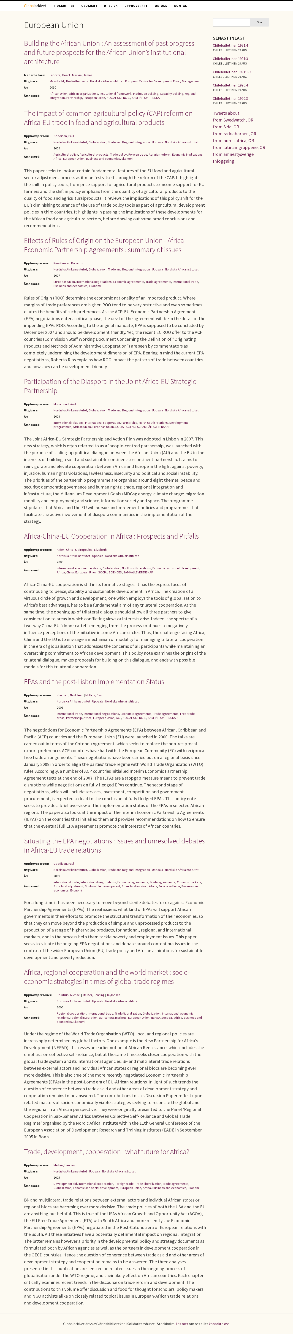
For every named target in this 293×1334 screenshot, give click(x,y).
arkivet (35, 5)
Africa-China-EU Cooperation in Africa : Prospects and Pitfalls (111, 536)
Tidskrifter (63, 6)
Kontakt (181, 6)
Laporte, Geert (60, 75)
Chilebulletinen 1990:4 (230, 85)
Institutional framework (116, 94)
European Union (94, 98)
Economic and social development (175, 568)
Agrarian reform (160, 154)
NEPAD (155, 1017)
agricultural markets (113, 1017)
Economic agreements (128, 282)
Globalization (111, 568)
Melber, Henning (94, 995)
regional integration (84, 1017)
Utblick (111, 6)
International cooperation (102, 423)
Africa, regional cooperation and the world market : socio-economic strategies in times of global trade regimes (107, 977)
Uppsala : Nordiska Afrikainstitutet (175, 142)
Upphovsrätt (136, 6)
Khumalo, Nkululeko (70, 695)
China (70, 572)
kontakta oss (219, 1323)
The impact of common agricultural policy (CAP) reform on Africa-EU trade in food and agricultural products (108, 118)
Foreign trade (137, 154)
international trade (185, 282)
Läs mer (182, 1323)
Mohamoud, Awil (65, 404)
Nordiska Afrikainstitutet (73, 556)
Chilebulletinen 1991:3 (230, 58)
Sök (259, 22)
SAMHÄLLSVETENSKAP (147, 98)
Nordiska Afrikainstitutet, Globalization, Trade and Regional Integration (102, 142)
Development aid (65, 1184)
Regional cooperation (71, 1013)
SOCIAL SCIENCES (118, 98)
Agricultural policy (66, 154)
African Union (59, 94)
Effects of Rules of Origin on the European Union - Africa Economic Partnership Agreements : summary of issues (104, 245)
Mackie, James (82, 75)
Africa (58, 159)
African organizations (83, 94)
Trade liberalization (128, 1013)
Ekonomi (127, 159)
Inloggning (223, 161)
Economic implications (187, 154)
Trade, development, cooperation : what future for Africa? (106, 1151)
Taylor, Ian (113, 995)
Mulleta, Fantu (94, 695)
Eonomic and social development (95, 1188)
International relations (69, 423)
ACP (118, 718)
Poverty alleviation (134, 886)
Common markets (189, 882)
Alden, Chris (65, 550)
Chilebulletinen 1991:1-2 (232, 72)
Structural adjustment (68, 886)
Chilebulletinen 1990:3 (230, 98)
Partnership (74, 98)
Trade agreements (158, 282)
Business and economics (103, 159)
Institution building (145, 94)
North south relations (153, 423)
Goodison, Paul (64, 136)
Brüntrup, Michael (69, 995)
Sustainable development (102, 886)
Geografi (89, 6)
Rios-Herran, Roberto (68, 263)
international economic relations (79, 568)
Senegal (167, 1017)
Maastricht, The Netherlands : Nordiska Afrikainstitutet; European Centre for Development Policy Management (125, 81)
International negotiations (94, 282)
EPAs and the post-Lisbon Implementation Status (94, 681)
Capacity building (171, 94)
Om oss (161, 6)
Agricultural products (94, 154)
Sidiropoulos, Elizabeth (91, 550)
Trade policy (118, 154)
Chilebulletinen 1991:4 (230, 45)
